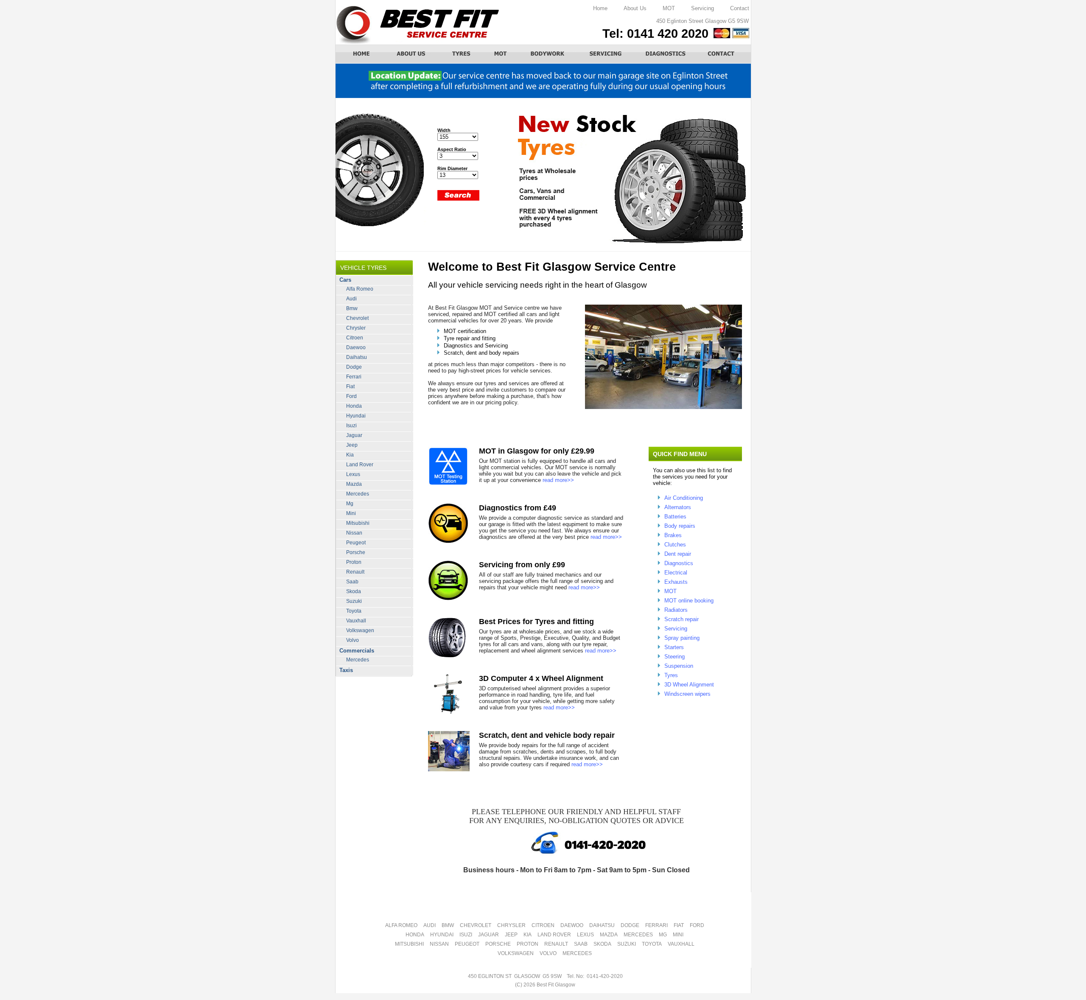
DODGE (630, 925)
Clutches (675, 544)
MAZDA (609, 934)
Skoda (353, 591)
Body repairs (679, 526)
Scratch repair (681, 619)
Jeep (352, 445)
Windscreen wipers (687, 694)
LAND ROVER (554, 934)
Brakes (673, 535)
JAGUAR (488, 934)
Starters (674, 647)
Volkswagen (360, 630)
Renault (355, 571)
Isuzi (351, 425)
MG (663, 934)
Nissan (354, 532)
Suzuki (354, 601)
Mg (349, 503)
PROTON (527, 944)
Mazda (354, 484)
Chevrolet (357, 318)
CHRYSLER (511, 925)
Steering (674, 656)
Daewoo (356, 347)
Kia (350, 454)
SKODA (602, 944)
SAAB (581, 944)
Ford (351, 396)
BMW (448, 925)
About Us (635, 8)
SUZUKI (626, 944)
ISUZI (465, 934)
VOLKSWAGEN (516, 953)
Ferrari (353, 376)
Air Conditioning (683, 498)
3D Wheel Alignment (689, 684)
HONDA (415, 934)
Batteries (675, 516)
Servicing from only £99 (522, 564)
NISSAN (439, 944)
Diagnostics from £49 (517, 508)
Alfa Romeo (359, 288)
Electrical (675, 572)
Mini (351, 513)
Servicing (702, 8)
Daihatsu (356, 357)
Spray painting (682, 638)
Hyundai (356, 415)
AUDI (429, 925)
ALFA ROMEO (401, 925)
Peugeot (356, 542)
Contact (739, 8)
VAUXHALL (681, 944)
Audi (351, 298)
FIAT (679, 925)
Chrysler (356, 328)
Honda (354, 406)
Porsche (355, 552)
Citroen (354, 337)
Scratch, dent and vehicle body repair (547, 735)
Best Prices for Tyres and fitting (536, 621)
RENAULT (556, 944)
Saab (352, 581)
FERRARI (656, 925)
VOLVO (548, 953)
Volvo (352, 640)
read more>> (558, 480)
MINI (678, 934)
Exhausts (676, 582)
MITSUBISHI (409, 944)
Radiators (676, 610)
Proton (353, 562)
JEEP (511, 934)
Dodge (354, 367)
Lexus (353, 474)
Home (600, 8)
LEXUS (585, 934)
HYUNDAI (441, 934)
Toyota (353, 610)
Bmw (352, 308)
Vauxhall (356, 620)
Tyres (671, 675)
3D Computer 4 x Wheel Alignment (541, 678)
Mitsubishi (357, 523)
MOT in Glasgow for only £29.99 (536, 451)
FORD (697, 925)
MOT (669, 8)
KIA (527, 934)
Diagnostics (678, 563)
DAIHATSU (602, 925)
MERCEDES (638, 934)
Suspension (678, 666)
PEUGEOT (467, 944)
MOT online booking (689, 600)
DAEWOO (571, 925)
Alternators (677, 507)
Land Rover (359, 464)
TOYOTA (652, 944)
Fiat (350, 386)
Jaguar (354, 435)
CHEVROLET (475, 925)
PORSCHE (498, 944)
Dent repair (677, 554)
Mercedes (357, 493)
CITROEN (543, 925)
